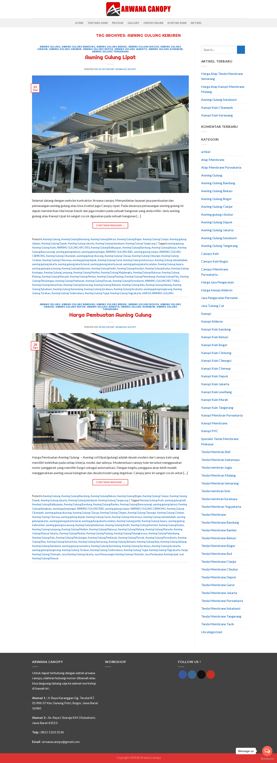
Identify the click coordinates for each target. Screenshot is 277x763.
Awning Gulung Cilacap (117, 255)
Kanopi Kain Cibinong (216, 353)
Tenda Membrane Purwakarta (222, 601)
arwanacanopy (125, 69)
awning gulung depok (84, 260)
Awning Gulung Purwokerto (128, 280)
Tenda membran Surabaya (219, 499)
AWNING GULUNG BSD (119, 251)
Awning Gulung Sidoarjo (107, 284)
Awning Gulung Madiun (86, 272)
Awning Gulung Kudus (157, 268)
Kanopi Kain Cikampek (217, 107)
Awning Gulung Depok (98, 49)
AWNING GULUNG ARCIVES (73, 247)
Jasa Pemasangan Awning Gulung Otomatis (119, 554)
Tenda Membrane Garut (218, 585)
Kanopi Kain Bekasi (214, 337)
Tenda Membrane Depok (218, 577)
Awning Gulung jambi (128, 521)
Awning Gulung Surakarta (128, 289)
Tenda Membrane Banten (218, 530)
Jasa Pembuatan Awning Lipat (161, 554)
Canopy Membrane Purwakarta (214, 271)
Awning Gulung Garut (110, 260)
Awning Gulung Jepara (170, 264)
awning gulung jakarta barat (73, 264)
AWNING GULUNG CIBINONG (148, 508)
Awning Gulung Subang (158, 284)
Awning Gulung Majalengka (116, 272)
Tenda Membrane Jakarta (219, 593)
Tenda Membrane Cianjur (218, 561)
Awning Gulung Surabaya (98, 289)
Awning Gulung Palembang (140, 276)
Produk (118, 23)
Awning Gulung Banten (106, 504)
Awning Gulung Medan (83, 276)
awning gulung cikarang (90, 255)
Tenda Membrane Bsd (216, 553)
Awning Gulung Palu (167, 276)
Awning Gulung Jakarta (131, 49)
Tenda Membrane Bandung (220, 522)
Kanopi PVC (209, 431)
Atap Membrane (212, 159)
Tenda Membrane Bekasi (218, 538)
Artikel (196, 23)
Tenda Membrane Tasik (217, 624)
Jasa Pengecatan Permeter (219, 298)
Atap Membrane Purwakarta (221, 167)
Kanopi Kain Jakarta (215, 384)
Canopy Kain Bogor (214, 261)
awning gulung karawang (46, 268)
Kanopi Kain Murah (214, 399)
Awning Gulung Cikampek (61, 255)
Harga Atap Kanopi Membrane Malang (222, 89)
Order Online (153, 23)
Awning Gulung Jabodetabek (171, 260)
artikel (205, 152)
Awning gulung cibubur (65, 49)
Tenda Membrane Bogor (218, 546)
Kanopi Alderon (212, 321)
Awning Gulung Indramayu (138, 260)
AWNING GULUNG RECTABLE (162, 280)
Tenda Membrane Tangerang (221, 616)
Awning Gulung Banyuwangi (136, 504)
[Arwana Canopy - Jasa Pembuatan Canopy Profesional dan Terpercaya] (139, 9)
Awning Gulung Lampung (58, 272)
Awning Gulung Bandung (78, 46)
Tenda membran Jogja (216, 467)
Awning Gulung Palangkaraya (130, 533)
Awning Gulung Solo (133, 284)
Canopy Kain (210, 253)
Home (79, 23)
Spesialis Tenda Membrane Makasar (219, 441)
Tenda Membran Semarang (220, 483)
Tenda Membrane (213, 514)
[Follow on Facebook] (182, 674)
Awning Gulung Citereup (46, 517)
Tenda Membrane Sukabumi (220, 608)
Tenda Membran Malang (218, 475)
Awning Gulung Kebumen (75, 268)
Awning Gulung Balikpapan (106, 247)
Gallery (134, 23)
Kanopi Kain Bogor (214, 345)
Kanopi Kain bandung (216, 329)
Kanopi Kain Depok (214, 376)
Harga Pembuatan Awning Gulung (110, 315)
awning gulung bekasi (68, 251)
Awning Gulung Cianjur (156, 239)
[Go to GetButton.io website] (267, 759)
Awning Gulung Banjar (164, 247)
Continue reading (110, 225)
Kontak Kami (177, 23)
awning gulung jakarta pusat (106, 264)
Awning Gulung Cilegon (113, 512)
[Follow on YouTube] (210, 674)
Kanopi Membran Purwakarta (222, 415)
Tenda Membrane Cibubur (219, 569)
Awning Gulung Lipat (110, 57)
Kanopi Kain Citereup (216, 368)
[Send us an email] (201, 674)
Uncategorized (211, 632)
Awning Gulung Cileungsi (146, 255)
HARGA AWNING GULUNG (158, 293)
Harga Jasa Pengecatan (217, 282)
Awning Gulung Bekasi (112, 46)
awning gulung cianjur (146, 251)
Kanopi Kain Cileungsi (216, 360)
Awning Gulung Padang (110, 276)
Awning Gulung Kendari (130, 268)
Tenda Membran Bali (215, 452)
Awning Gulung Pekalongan (71, 537)
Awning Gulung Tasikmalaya (67, 293)
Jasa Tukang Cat (212, 306)
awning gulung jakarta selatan (140, 264)
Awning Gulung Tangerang (110, 51)
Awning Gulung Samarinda (47, 284)
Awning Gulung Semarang (78, 284)
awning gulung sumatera (76, 546)
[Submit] (241, 50)
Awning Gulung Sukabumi (166, 49)
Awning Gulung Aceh (44, 247)
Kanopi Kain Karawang (217, 115)
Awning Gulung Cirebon (170, 512)
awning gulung (175, 243)
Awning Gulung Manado (55, 276)
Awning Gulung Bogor (143, 46)
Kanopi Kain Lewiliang (216, 392)
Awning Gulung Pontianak (69, 280)
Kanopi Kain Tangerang (217, 407)
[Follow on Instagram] (192, 674)
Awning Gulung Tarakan (75, 550)
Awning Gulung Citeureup (56, 260)
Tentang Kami (97, 23)
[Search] (33, 9)
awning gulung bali (175, 500)
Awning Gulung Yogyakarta (125, 293)
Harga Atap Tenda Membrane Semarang (222, 76)
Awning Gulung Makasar (147, 272)
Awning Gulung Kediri (103, 268)
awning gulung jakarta (44, 264)
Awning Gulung (50, 46)
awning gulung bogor (93, 251)
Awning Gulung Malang (131, 529)
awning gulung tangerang (158, 289)
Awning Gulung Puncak (98, 280)
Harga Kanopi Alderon (216, 290)
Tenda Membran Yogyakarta (221, 506)
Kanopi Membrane (214, 423)
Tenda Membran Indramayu (220, 460)
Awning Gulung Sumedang (68, 289)
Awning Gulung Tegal (97, 293)
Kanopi (206, 313)
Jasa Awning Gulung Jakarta (77, 554)
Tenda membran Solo (215, 491)
